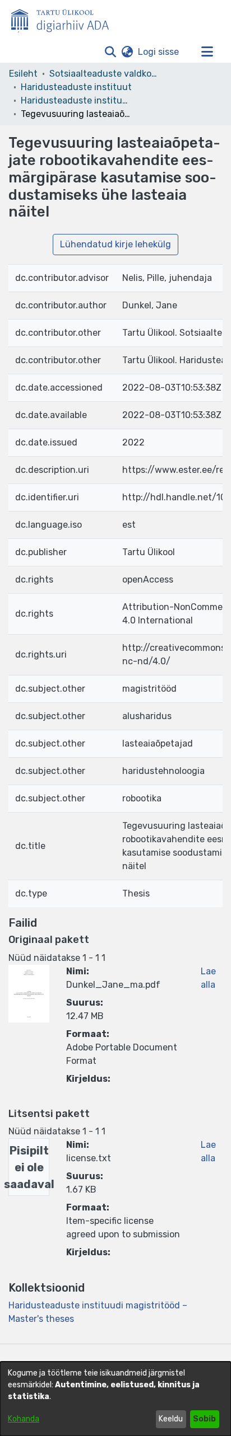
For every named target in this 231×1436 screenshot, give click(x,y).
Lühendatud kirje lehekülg (115, 244)
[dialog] (115, 1399)
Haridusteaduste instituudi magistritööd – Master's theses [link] (77, 100)
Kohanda (23, 1419)
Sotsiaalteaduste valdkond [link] (105, 73)
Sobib (204, 1419)
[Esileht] (64, 18)
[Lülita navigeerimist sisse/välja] (207, 52)
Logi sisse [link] (159, 51)
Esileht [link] (23, 73)
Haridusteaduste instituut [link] (76, 87)
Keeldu (171, 1419)
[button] (110, 52)
